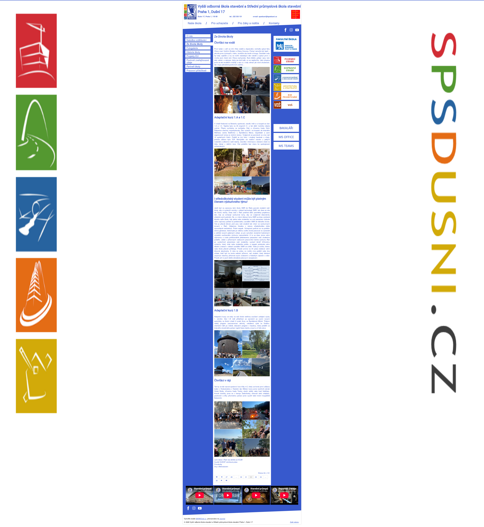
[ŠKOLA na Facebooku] (285, 29)
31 (246, 477)
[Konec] (226, 480)
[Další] (221, 480)
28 (231, 477)
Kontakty (274, 23)
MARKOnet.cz (201, 518)
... (236, 477)
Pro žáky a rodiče (248, 23)
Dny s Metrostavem (221, 466)
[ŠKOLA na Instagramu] (291, 29)
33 (256, 477)
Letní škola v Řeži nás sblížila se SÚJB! (228, 460)
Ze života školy (195, 44)
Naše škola (194, 23)
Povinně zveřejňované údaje (198, 61)
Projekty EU (193, 56)
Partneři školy (193, 66)
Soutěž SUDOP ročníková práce (225, 462)
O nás (190, 36)
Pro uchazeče (219, 23)
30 (241, 477)
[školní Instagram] (194, 508)
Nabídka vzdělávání (196, 40)
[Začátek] (216, 477)
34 (261, 477)
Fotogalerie (192, 48)
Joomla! (222, 518)
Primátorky (218, 464)
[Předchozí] (221, 477)
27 (227, 477)
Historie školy (193, 52)
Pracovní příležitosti (196, 70)
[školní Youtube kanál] (297, 29)
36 (217, 480)
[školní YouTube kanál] (200, 508)
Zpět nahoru (294, 522)
